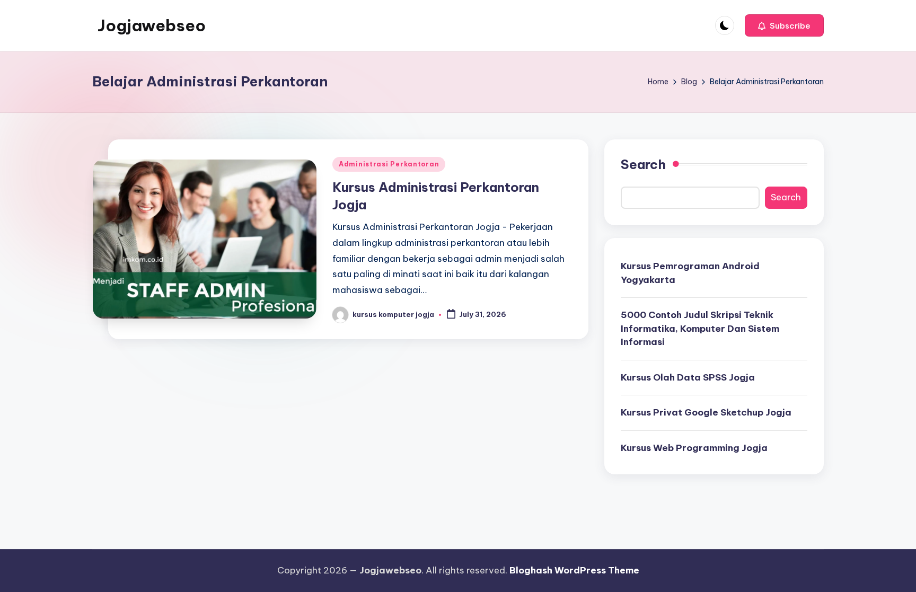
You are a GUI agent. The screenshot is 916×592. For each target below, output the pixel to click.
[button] (784, 25)
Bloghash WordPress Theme (574, 570)
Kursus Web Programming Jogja (694, 448)
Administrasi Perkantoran (389, 164)
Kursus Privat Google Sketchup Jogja (706, 412)
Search (643, 164)
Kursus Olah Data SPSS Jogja (688, 377)
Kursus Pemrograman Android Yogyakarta (690, 273)
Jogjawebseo (152, 25)
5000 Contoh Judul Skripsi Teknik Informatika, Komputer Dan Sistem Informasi (700, 328)
